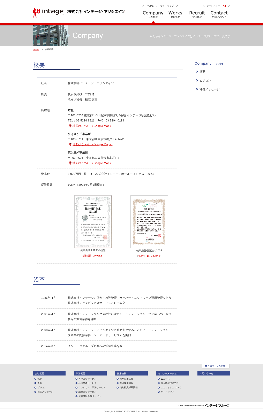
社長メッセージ (210, 89)
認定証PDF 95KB (93, 255)
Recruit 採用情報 (197, 17)
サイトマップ (167, 6)
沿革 (39, 383)
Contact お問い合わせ (219, 17)
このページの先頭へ (216, 366)
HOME (150, 6)
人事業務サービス (87, 379)
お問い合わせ (206, 373)
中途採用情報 (126, 383)
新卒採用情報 (126, 379)
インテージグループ (212, 6)
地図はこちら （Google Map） (92, 125)
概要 (202, 71)
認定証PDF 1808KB (149, 255)
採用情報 (121, 373)
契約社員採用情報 (129, 387)
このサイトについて (171, 387)
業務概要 (80, 373)
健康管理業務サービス (89, 396)
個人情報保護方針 (170, 383)
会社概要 (39, 373)
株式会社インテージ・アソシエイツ (79, 13)
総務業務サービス (87, 391)
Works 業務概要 (175, 17)
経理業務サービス (87, 383)
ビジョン (205, 80)
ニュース (165, 379)
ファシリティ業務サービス (92, 387)
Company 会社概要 (153, 17)
